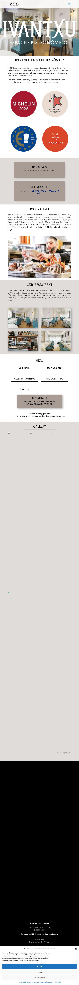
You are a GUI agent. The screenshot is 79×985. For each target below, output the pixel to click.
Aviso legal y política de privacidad (29, 982)
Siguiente (66, 752)
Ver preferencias (39, 978)
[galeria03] (17, 592)
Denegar (40, 972)
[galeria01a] (39, 433)
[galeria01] (17, 433)
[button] (76, 949)
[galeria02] (61, 433)
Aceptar (39, 966)
